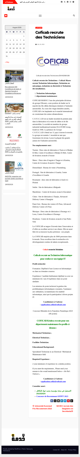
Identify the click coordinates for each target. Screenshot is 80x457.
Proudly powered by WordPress (12, 449)
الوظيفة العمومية (10, 144)
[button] (74, 16)
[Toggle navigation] (40, 15)
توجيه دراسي (16, 113)
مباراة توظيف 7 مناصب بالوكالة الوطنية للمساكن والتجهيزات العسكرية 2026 (13, 150)
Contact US (56, 450)
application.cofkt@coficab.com (53, 305)
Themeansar (6, 450)
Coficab (45, 249)
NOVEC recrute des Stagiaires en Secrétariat (64, 408)
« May (7, 62)
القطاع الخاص (9, 83)
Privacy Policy (72, 450)
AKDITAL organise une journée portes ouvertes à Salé (14, 179)
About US (64, 450)
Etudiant (8, 113)
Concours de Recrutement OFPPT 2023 (52, 396)
